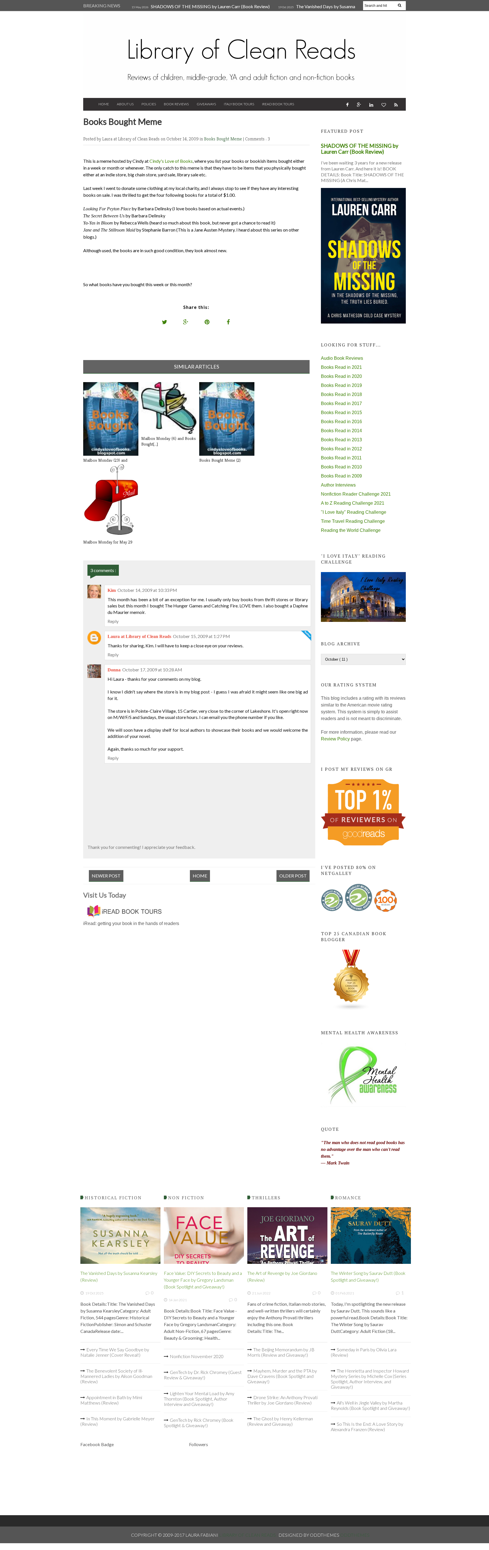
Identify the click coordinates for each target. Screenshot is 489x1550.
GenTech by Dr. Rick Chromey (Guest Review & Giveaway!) (203, 1374)
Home (103, 104)
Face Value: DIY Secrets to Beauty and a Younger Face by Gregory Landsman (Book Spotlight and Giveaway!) (203, 1279)
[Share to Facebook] (228, 322)
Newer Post (106, 875)
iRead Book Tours (278, 104)
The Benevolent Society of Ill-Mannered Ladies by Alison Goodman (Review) (116, 1376)
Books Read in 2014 (341, 430)
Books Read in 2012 (341, 448)
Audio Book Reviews (342, 358)
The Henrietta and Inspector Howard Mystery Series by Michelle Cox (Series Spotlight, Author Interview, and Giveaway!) (370, 1379)
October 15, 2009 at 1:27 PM (201, 636)
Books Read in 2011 (341, 457)
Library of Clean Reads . (248, 1535)
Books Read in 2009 (341, 476)
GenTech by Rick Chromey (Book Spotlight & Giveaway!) (198, 1422)
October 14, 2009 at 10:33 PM (147, 590)
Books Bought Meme (223, 139)
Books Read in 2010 (341, 466)
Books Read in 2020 (341, 376)
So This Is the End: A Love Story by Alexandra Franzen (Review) (367, 1426)
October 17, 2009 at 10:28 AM (152, 669)
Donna (114, 669)
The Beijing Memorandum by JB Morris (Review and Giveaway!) (280, 1352)
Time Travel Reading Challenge (353, 521)
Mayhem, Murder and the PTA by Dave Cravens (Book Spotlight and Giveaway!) (282, 1376)
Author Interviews (338, 485)
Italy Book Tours (239, 104)
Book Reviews (176, 104)
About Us (125, 104)
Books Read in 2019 (341, 385)
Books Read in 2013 (341, 439)
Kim (112, 590)
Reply (113, 621)
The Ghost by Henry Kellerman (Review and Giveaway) (280, 1421)
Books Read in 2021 (341, 367)
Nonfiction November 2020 (197, 1356)
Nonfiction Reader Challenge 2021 (356, 494)
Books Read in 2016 (341, 421)
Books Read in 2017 (341, 403)
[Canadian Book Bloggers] (351, 1009)
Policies (148, 104)
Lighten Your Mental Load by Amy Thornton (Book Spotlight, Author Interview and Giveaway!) (199, 1399)
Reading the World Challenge (351, 530)
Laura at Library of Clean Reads (139, 636)
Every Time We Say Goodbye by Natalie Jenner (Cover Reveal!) (114, 1352)
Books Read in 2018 (341, 394)
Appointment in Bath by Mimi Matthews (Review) (111, 1400)
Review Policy (335, 739)
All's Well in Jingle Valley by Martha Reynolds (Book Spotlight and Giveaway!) (370, 1405)
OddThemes (355, 1535)
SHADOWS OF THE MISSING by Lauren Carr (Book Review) (210, 6)
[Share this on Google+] (186, 322)
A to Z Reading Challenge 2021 (352, 503)
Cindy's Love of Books (171, 161)
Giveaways (206, 104)
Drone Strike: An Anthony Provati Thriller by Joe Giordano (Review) (282, 1400)
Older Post (293, 875)
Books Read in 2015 (341, 412)
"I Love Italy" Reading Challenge (353, 512)
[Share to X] (164, 322)
